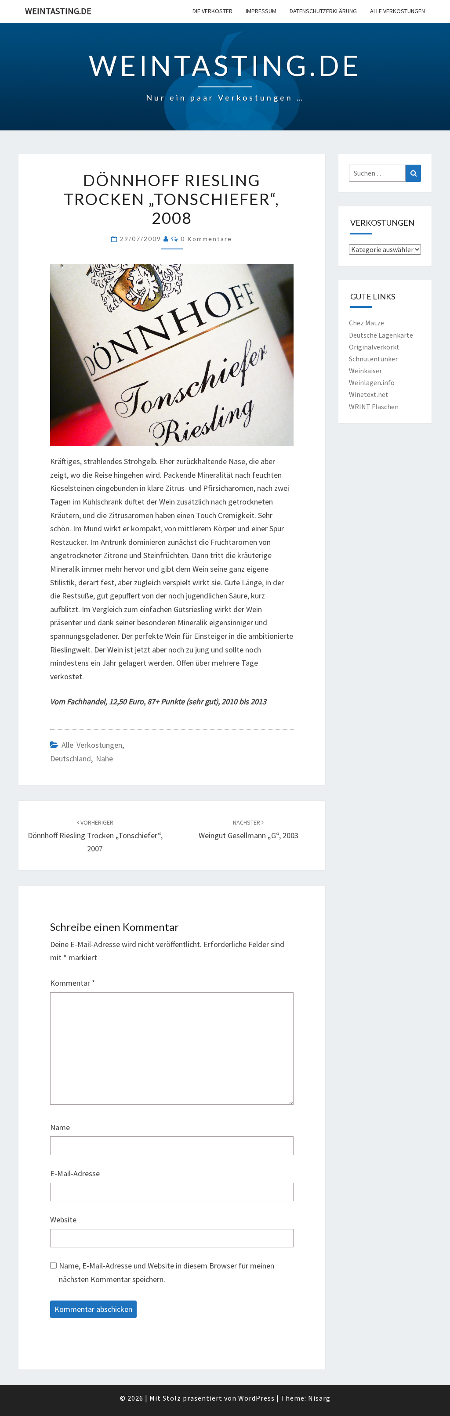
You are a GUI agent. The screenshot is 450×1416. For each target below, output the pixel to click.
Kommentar (72, 983)
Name (60, 1127)
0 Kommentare (206, 238)
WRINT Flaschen (374, 406)
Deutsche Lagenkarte (381, 335)
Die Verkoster (212, 11)
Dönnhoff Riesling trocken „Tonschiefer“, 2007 (95, 836)
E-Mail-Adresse (75, 1173)
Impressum (261, 11)
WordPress (256, 1398)
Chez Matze (366, 322)
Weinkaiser (365, 370)
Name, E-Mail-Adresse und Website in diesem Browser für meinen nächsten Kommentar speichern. (166, 1272)
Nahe (104, 758)
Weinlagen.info (372, 382)
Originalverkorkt (374, 346)
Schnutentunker (373, 358)
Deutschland (70, 758)
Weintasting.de (58, 10)
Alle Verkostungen (397, 11)
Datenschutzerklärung (323, 11)
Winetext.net (368, 394)
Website (63, 1219)
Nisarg (319, 1398)
